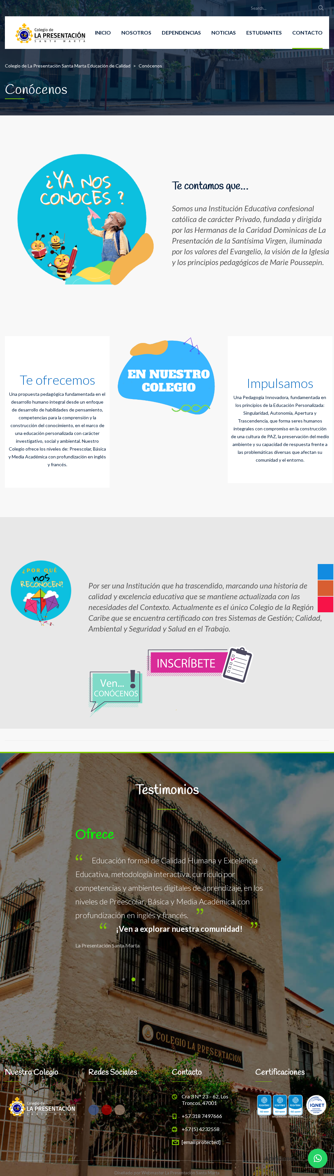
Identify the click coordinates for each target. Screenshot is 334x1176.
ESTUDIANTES (264, 32)
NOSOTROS (136, 32)
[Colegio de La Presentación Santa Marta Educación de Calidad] (50, 32)
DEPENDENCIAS (181, 32)
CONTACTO (307, 32)
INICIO (103, 32)
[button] (317, 1158)
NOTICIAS (223, 32)
